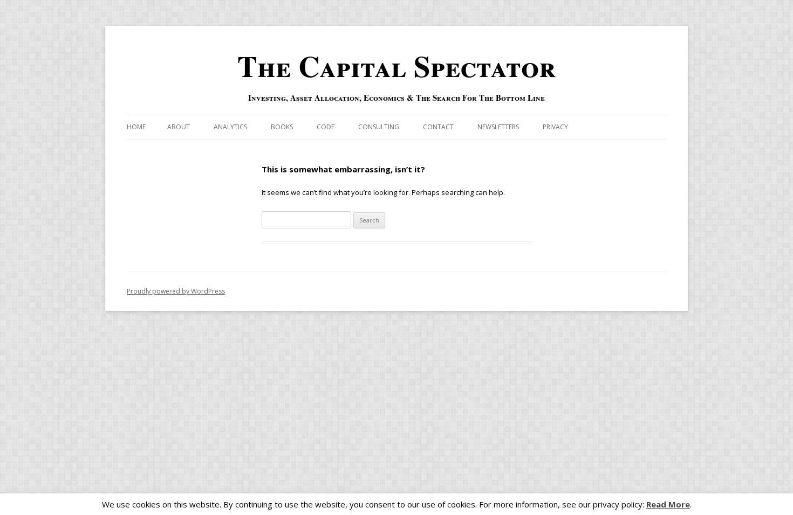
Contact (438, 126)
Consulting (378, 126)
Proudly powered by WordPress (176, 291)
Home (136, 126)
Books (282, 126)
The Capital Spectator (396, 65)
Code (325, 126)
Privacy (555, 126)
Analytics (230, 126)
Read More (668, 504)
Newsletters (498, 126)
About (178, 126)
